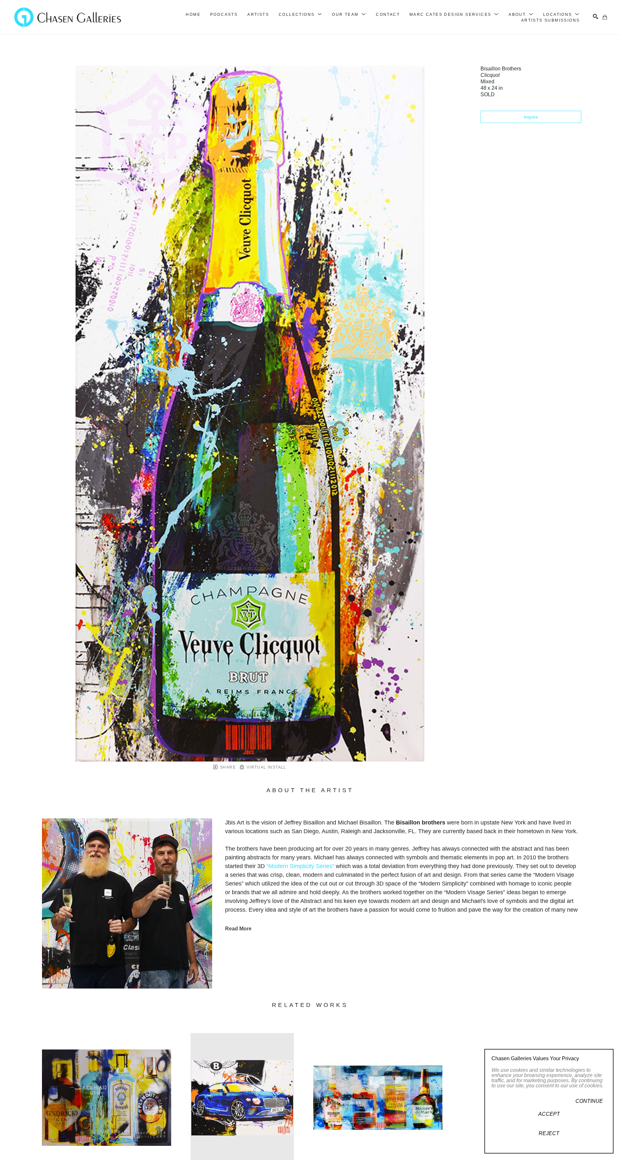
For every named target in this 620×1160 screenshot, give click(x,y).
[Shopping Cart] (605, 17)
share (227, 767)
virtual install (265, 767)
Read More (238, 928)
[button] (300, 14)
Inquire (531, 116)
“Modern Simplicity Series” (300, 866)
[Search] (595, 16)
